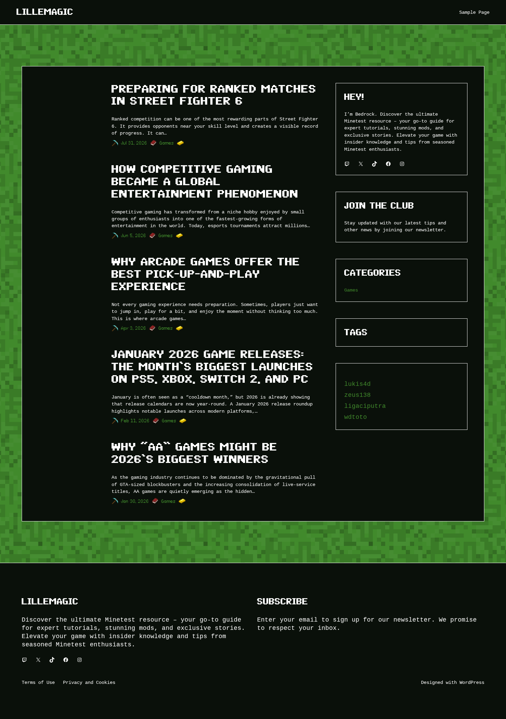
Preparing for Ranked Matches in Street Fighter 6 (214, 95)
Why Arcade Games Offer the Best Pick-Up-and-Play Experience (206, 274)
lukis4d (357, 384)
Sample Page (474, 12)
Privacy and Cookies (89, 682)
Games (167, 143)
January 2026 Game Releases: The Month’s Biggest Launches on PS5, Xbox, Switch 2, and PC (212, 366)
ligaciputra (365, 406)
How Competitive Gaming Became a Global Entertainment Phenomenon (205, 181)
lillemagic (45, 12)
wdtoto (355, 417)
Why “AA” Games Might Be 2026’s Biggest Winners (194, 453)
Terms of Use (38, 682)
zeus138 (357, 395)
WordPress (472, 682)
